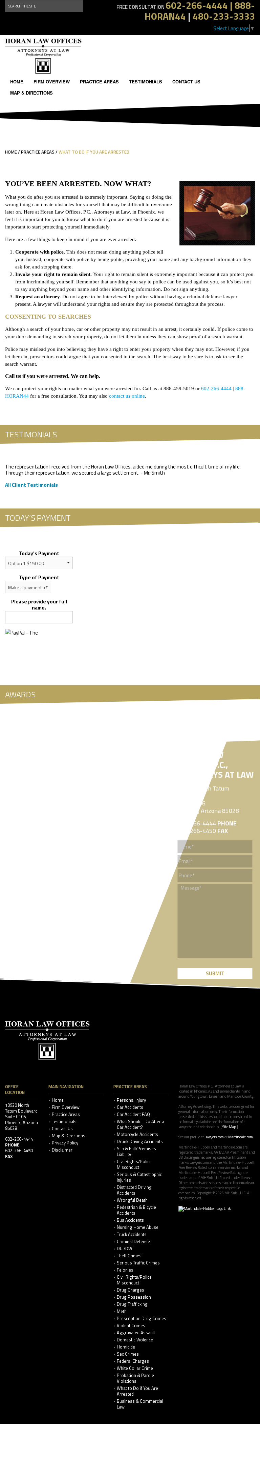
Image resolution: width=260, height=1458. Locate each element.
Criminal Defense (133, 1241)
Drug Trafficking (132, 1304)
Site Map (229, 1127)
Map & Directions (31, 92)
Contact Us (186, 81)
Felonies (125, 1270)
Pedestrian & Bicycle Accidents (136, 1210)
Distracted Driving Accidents (134, 1190)
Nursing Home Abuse (137, 1227)
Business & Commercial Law (140, 1404)
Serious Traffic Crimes (138, 1263)
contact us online (127, 396)
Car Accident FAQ (133, 1114)
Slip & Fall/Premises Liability (136, 1151)
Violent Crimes (131, 1326)
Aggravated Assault (136, 1333)
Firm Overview (52, 81)
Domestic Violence (135, 1340)
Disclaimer (62, 1150)
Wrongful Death (132, 1200)
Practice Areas (99, 81)
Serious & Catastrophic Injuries (139, 1177)
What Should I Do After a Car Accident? (140, 1124)
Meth (122, 1311)
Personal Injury (131, 1100)
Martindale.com (240, 1137)
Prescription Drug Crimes (141, 1318)
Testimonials (145, 81)
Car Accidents (130, 1107)
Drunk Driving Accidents (140, 1141)
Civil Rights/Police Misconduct (134, 1164)
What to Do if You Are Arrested (137, 1391)
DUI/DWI (125, 1249)
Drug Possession (134, 1297)
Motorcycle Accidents (137, 1134)
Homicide (126, 1347)
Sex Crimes (128, 1354)
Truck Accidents (132, 1234)
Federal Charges (133, 1361)
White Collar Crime (135, 1368)
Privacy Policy (65, 1143)
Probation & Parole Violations (135, 1378)
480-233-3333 (224, 16)
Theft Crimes (129, 1256)
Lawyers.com (214, 1137)
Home (16, 81)
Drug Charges (130, 1290)
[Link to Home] (43, 55)
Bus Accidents (130, 1220)
